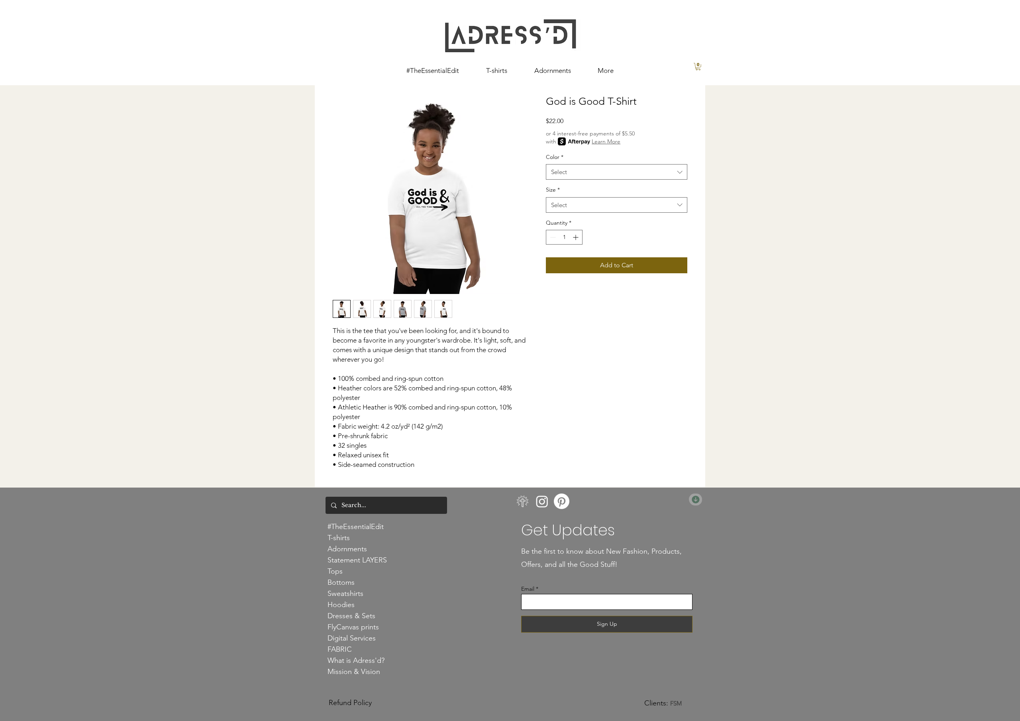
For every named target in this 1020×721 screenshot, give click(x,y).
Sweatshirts (345, 593)
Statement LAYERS (357, 560)
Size (553, 189)
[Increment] (576, 237)
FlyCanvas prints (353, 627)
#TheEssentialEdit (356, 526)
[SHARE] (695, 499)
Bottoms (341, 582)
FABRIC (340, 649)
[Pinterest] (561, 501)
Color (554, 157)
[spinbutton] (564, 237)
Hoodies (341, 604)
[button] (698, 66)
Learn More (606, 141)
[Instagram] (542, 501)
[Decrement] (552, 237)
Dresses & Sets (351, 615)
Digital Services (352, 638)
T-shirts (339, 537)
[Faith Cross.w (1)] (522, 501)
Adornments (347, 549)
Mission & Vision (354, 671)
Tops (335, 571)
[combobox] (616, 172)
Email (527, 589)
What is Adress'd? (356, 660)
